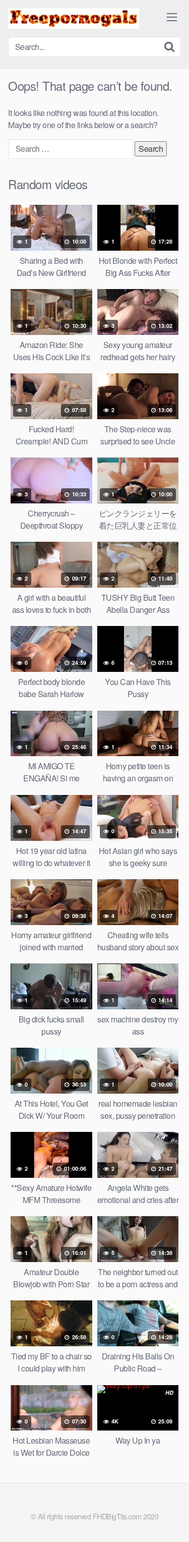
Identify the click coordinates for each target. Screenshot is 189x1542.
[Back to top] (171, 1520)
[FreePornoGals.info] (73, 18)
